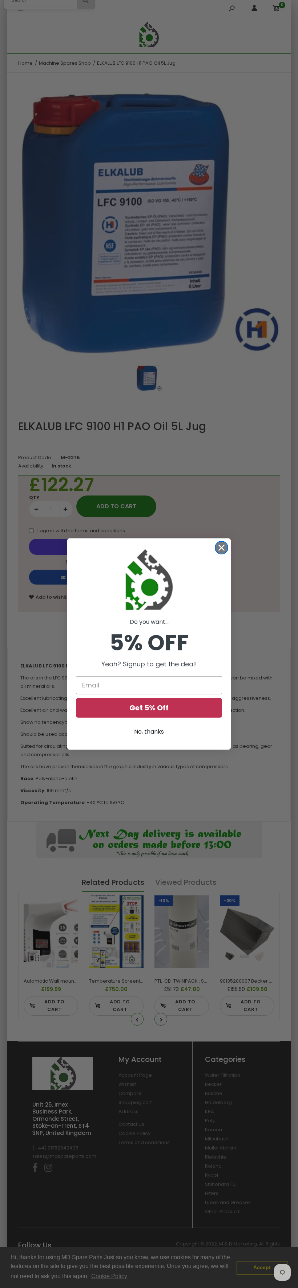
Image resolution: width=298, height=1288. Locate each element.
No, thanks (149, 731)
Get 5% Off (149, 708)
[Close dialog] (221, 547)
